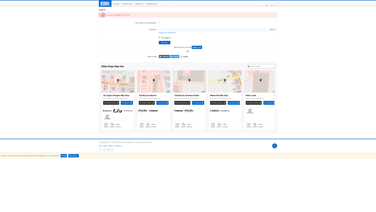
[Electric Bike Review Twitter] (112, 149)
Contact (111, 146)
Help (100, 146)
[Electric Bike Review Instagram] (108, 149)
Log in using (151, 56)
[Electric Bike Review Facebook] (104, 149)
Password (152, 29)
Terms (105, 146)
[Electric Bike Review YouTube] (100, 149)
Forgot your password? (167, 33)
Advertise (118, 146)
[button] (120, 4)
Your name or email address (145, 23)
